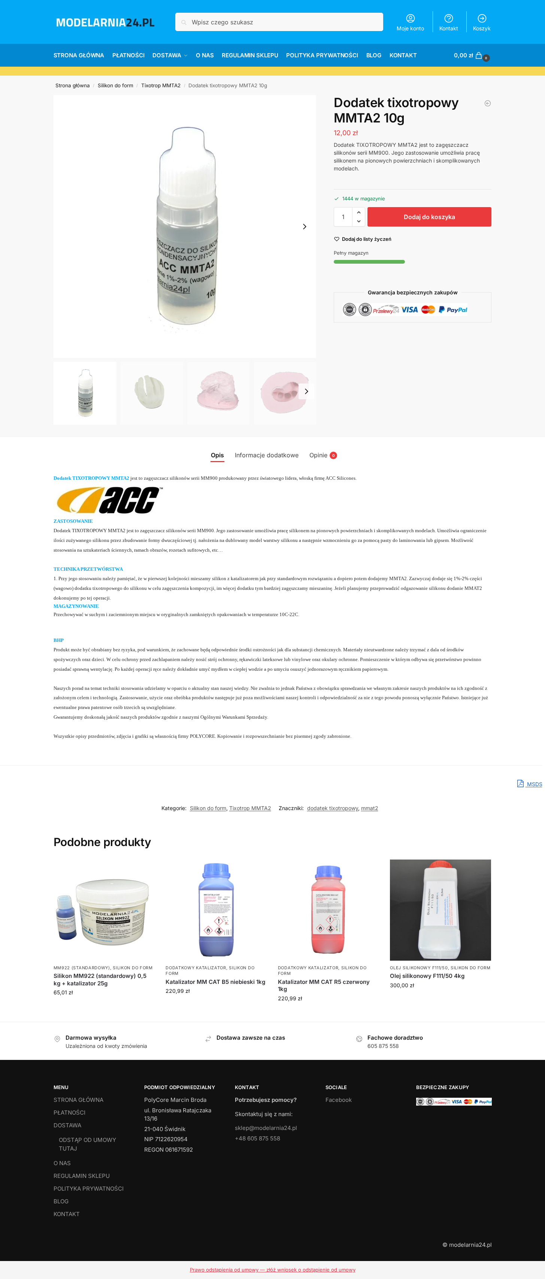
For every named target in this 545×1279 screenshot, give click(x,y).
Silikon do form (115, 85)
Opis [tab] (217, 455)
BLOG (61, 1201)
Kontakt (448, 28)
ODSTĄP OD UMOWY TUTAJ (87, 1144)
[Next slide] (304, 226)
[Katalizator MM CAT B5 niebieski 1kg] (216, 910)
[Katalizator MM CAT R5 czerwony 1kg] (487, 103)
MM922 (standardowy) (82, 967)
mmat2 (369, 808)
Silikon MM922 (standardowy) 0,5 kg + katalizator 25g (100, 979)
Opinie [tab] (322, 455)
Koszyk (482, 28)
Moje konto (410, 28)
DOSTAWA (67, 1125)
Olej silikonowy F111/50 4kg (427, 975)
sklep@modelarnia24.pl (266, 1127)
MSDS (534, 784)
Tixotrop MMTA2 (161, 85)
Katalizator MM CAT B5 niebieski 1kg (215, 981)
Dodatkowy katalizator (196, 967)
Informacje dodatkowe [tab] (267, 455)
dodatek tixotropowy (332, 808)
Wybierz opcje (103, 1008)
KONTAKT (67, 1214)
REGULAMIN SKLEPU (82, 1175)
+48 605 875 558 (257, 1138)
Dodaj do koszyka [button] (216, 1006)
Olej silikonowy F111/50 (419, 967)
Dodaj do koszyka (429, 217)
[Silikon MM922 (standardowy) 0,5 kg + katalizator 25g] (104, 910)
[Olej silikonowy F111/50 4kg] (440, 910)
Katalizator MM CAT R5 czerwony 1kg (324, 985)
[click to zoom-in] (185, 226)
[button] (472, 55)
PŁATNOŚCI (69, 1112)
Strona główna (72, 85)
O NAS (62, 1163)
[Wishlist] (143, 870)
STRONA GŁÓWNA (78, 1099)
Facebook (339, 1099)
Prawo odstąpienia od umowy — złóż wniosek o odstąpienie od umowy (272, 1270)
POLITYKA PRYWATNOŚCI (89, 1188)
